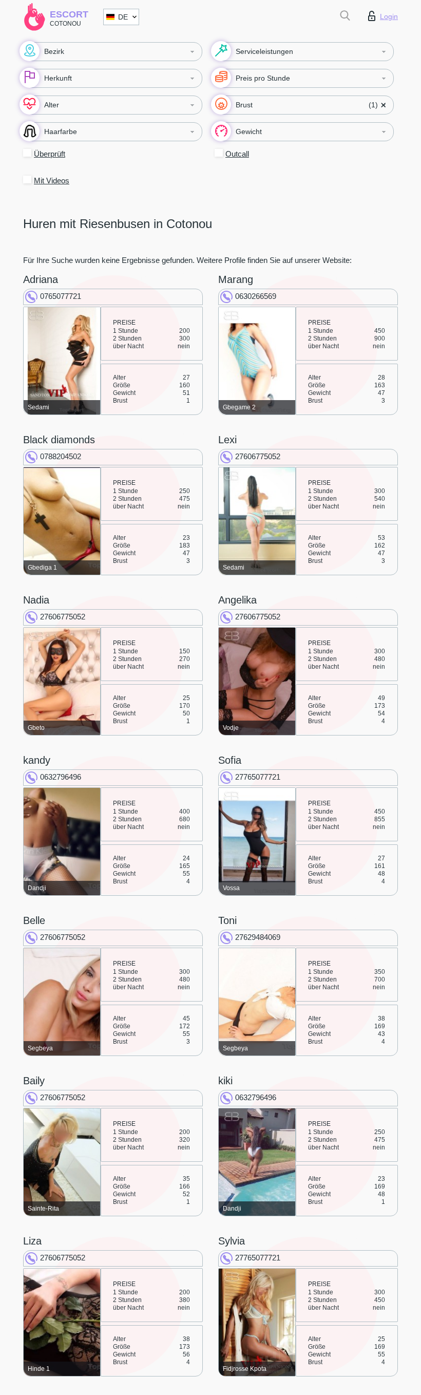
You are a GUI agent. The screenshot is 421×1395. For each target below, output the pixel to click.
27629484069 (257, 937)
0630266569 (255, 296)
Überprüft (49, 153)
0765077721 (60, 296)
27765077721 (257, 776)
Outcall (237, 153)
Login (389, 16)
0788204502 (60, 456)
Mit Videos (51, 180)
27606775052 (257, 456)
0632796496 (60, 776)
